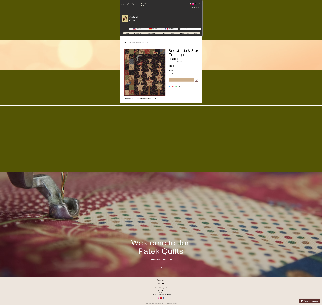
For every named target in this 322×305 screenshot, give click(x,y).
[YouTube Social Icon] (190, 4)
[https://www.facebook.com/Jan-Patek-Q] (195, 4)
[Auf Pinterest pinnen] (173, 86)
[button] (199, 3)
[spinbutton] (172, 73)
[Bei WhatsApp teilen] (176, 86)
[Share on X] (179, 86)
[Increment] (175, 73)
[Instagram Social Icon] (193, 4)
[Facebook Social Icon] (163, 298)
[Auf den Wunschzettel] (196, 80)
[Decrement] (170, 73)
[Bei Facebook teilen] (170, 86)
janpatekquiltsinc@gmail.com (130, 4)
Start (125, 42)
